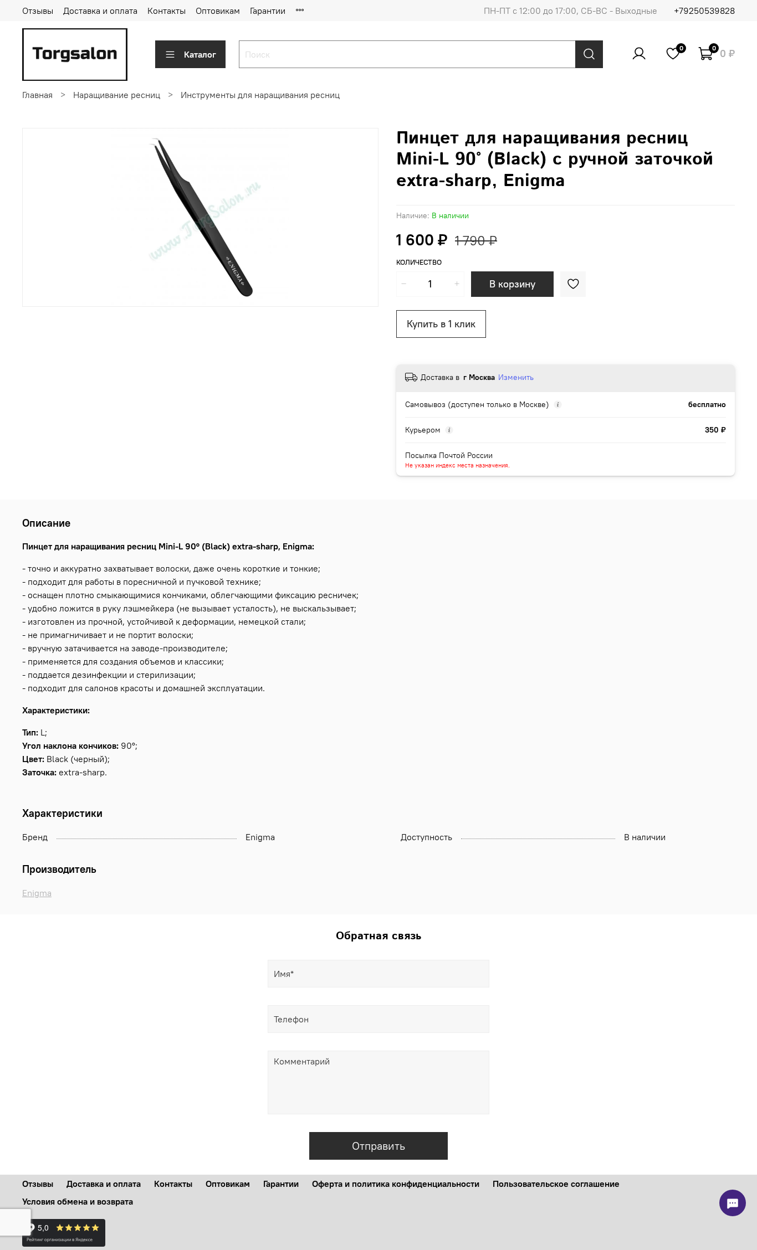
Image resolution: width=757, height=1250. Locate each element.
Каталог (200, 54)
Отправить (378, 1146)
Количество (419, 262)
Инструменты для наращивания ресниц (260, 94)
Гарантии (267, 10)
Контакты (166, 10)
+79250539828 (704, 10)
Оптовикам (218, 10)
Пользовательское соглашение (556, 1183)
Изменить (516, 377)
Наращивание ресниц (116, 94)
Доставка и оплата (100, 10)
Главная (37, 94)
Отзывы (37, 10)
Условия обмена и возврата (77, 1201)
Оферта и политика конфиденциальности (395, 1183)
